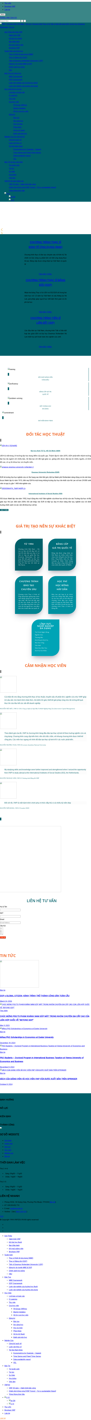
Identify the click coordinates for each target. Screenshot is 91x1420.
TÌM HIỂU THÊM (45, 274)
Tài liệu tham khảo (16, 146)
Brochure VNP (9, 6)
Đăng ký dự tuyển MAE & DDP (20, 64)
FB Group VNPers (20, 105)
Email (2, 919)
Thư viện (12, 99)
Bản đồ (52, 1202)
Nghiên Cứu (14, 137)
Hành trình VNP (15, 35)
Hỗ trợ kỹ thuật (19, 130)
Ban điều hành (14, 42)
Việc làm (12, 178)
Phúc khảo (17, 127)
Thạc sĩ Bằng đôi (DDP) (18, 57)
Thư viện (7, 3)
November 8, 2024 (7, 1067)
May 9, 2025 (5, 1025)
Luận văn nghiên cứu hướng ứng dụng (23, 86)
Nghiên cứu (8, 1153)
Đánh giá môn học (20, 133)
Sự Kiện (12, 171)
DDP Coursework (15, 80)
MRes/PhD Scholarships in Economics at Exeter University (27, 1037)
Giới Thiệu (13, 32)
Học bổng (12, 175)
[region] (45, 219)
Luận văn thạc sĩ (15, 143)
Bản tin (7, 1156)
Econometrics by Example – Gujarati (27, 149)
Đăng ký (12, 114)
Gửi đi (3, 937)
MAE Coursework (15, 76)
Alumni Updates (19, 108)
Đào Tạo (12, 73)
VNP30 (14, 181)
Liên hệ (7, 10)
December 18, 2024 (7, 1043)
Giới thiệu (8, 1140)
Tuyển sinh (8, 1144)
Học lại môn (18, 124)
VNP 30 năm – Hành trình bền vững (22, 184)
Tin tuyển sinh (14, 165)
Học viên (7, 1150)
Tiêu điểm (4, 1011)
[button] (45, 229)
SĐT (1, 913)
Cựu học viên (14, 102)
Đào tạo (7, 1147)
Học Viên (13, 89)
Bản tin (2, 990)
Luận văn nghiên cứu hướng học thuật (23, 83)
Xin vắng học (18, 121)
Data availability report (22, 156)
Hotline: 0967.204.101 (8, 18)
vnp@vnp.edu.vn (16, 1208)
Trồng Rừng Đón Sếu (17, 190)
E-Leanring (13, 95)
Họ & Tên (3, 907)
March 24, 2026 (6, 1001)
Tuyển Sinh (13, 51)
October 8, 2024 (6, 1084)
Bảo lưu (16, 118)
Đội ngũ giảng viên (16, 45)
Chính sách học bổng (17, 67)
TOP (1, 1216)
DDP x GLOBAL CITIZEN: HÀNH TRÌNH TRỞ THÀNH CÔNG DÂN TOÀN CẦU (34, 996)
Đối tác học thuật (15, 38)
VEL (14, 159)
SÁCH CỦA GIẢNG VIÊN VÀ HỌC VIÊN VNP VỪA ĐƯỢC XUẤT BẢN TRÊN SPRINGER (38, 1079)
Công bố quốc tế (15, 140)
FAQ (10, 70)
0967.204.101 (21, 1212)
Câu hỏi (3, 926)
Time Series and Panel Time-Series (27, 153)
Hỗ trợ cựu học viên (20, 111)
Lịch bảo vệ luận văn (17, 92)
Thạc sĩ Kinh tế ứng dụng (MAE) (21, 54)
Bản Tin (13, 162)
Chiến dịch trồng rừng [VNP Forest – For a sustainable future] (32, 187)
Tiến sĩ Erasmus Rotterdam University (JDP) (26, 61)
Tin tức (11, 168)
